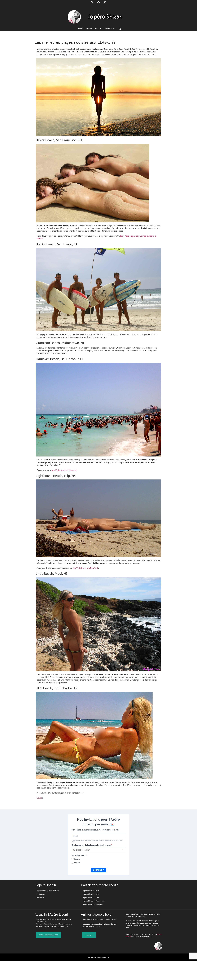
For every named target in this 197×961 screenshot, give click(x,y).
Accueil (80, 28)
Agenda (89, 28)
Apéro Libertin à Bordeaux (93, 904)
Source (40, 798)
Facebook (40, 897)
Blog (96, 28)
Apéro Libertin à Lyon (91, 897)
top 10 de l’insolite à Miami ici (64, 470)
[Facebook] (98, 2)
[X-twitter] (104, 2)
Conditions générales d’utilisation (98, 957)
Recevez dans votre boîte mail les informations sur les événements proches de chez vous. (97, 841)
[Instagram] (92, 2)
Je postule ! (89, 935)
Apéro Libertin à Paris (91, 891)
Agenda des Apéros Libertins (48, 891)
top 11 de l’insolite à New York (85, 568)
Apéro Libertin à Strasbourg (93, 901)
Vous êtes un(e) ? (79, 855)
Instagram (41, 894)
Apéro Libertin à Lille (91, 894)
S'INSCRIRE (98, 870)
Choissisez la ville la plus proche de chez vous (91, 845)
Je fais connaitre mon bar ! (48, 935)
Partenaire (108, 28)
